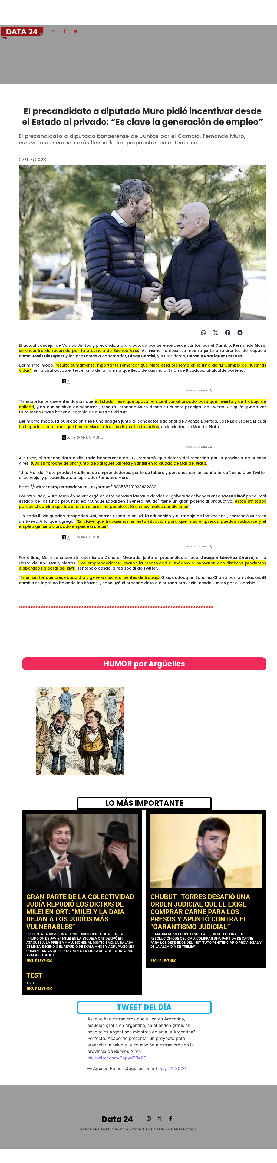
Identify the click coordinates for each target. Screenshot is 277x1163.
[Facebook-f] (64, 31)
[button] (203, 333)
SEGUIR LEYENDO (39, 961)
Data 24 (117, 1119)
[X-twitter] (159, 1118)
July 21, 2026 (172, 1068)
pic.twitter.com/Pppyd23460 (116, 1058)
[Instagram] (53, 31)
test (34, 975)
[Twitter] (75, 31)
